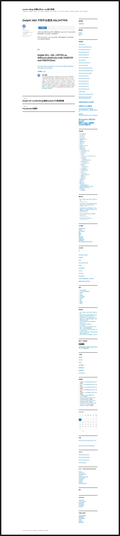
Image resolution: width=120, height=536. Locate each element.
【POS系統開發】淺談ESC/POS (91, 381)
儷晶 (79, 232)
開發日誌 (81, 183)
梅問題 (80, 265)
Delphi (31, 32)
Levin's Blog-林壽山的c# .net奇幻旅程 (38, 9)
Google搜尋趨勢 (83, 290)
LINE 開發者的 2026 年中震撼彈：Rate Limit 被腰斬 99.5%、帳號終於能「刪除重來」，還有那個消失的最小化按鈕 (88, 209)
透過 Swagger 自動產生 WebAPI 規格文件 (86, 123)
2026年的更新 (82, 325)
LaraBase (80, 480)
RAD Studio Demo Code (83, 262)
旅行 (80, 144)
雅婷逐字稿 (81, 113)
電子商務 (81, 189)
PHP (81, 165)
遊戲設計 (82, 178)
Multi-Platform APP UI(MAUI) (88, 156)
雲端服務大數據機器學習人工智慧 (86, 186)
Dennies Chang (82, 372)
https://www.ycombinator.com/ (85, 46)
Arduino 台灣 (81, 502)
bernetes (81, 137)
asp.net (82, 153)
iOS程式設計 (24, 33)
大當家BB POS (81, 238)
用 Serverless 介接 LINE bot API (87, 120)
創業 (80, 140)
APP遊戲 (83, 158)
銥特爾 (80, 233)
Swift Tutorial (84, 162)
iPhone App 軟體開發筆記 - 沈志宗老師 (86, 278)
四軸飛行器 (82, 141)
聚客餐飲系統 (81, 522)
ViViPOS (80, 229)
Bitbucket (81, 34)
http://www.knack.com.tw (84, 454)
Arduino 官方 (81, 504)
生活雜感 (81, 148)
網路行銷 (81, 179)
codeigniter (81, 479)
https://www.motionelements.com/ (86, 70)
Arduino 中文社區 (82, 501)
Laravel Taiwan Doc (82, 474)
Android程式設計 (25, 32)
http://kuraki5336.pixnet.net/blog (85, 241)
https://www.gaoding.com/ (84, 78)
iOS (23, 36)
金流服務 (82, 190)
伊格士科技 (81, 237)
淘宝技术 (81, 147)
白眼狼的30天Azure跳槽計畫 (85, 106)
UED (82, 171)
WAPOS (80, 519)
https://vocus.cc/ (82, 44)
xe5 (27, 36)
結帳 (80, 299)
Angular (82, 152)
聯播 (80, 300)
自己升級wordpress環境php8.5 (86, 218)
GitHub (80, 32)
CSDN (80, 260)
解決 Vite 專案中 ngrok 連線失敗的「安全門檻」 (89, 334)
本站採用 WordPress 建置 (43, 530)
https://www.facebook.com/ (84, 62)
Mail (79, 35)
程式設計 (81, 149)
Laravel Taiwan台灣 (82, 483)
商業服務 (81, 295)
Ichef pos (80, 520)
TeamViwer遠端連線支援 (84, 291)
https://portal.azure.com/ (84, 52)
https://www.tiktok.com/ (84, 86)
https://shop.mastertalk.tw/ (84, 457)
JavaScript (83, 164)
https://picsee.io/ (82, 60)
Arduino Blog (81, 500)
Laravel (83, 168)
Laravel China (81, 472)
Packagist (81, 482)
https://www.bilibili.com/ (84, 54)
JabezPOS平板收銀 (82, 515)
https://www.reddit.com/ (84, 81)
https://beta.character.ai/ (84, 83)
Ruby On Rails (83, 170)
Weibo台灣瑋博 (81, 231)
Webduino (81, 506)
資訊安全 (82, 177)
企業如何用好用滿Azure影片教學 (86, 102)
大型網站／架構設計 (84, 174)
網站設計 (82, 175)
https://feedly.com (82, 462)
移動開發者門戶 (81, 367)
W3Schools (81, 273)
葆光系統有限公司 (82, 228)
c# (81, 154)
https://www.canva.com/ (84, 75)
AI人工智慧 (82, 133)
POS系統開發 (83, 169)
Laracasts (81, 475)
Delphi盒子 (81, 257)
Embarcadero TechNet (83, 254)
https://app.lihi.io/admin (84, 57)
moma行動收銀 (82, 518)
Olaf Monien (51, 37)
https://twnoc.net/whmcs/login (85, 73)
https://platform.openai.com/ (85, 49)
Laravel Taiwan (82, 478)
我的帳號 (81, 298)
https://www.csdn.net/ (83, 65)
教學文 (81, 143)
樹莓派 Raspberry (83, 145)
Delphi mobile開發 (85, 160)
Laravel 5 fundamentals (83, 476)
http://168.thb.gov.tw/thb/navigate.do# (87, 445)
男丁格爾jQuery (82, 268)
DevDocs (80, 270)
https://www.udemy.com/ (84, 459)
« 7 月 (82, 431)
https (31, 35)
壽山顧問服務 (81, 23)
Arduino (81, 136)
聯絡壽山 (81, 302)
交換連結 (81, 292)
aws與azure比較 (82, 91)
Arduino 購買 (81, 505)
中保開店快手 (81, 240)
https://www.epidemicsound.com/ (86, 67)
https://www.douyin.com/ (84, 88)
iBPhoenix (81, 236)
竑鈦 (79, 235)
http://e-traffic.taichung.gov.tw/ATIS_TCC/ (87, 440)
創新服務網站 (82, 139)
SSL (25, 36)
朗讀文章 (42, 27)
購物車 (81, 303)
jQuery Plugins (81, 275)
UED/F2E (82, 173)
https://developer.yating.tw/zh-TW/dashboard (88, 115)
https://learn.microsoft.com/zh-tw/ (86, 94)
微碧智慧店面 (81, 516)
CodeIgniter (84, 166)
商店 (80, 294)
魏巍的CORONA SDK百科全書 (84, 281)
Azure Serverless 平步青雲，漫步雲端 (86, 108)
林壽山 (23, 28)
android (24, 35)
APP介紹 (81, 135)
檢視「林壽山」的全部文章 (47, 88)
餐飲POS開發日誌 (84, 185)
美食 (80, 181)
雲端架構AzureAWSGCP (84, 187)
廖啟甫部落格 (81, 370)
